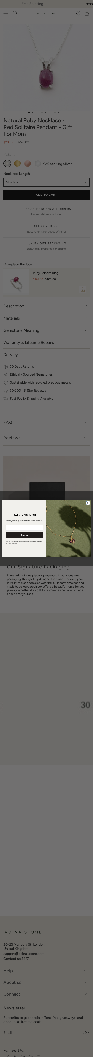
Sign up (24, 535)
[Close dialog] (88, 503)
